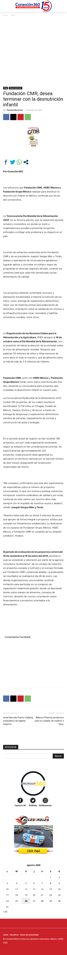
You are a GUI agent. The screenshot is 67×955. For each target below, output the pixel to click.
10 (7, 889)
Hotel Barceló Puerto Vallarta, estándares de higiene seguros (18, 720)
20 (34, 895)
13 (34, 889)
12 (26, 889)
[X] (13, 117)
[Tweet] (12, 162)
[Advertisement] (33, 51)
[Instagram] (9, 948)
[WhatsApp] (28, 117)
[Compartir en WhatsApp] (19, 162)
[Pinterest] (20, 117)
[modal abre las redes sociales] (26, 162)
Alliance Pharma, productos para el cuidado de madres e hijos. (49, 720)
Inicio (5, 15)
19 (26, 895)
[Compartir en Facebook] (6, 162)
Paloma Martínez (15, 110)
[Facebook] (6, 117)
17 (7, 895)
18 (16, 895)
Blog (13, 15)
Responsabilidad (15, 88)
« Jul (5, 911)
